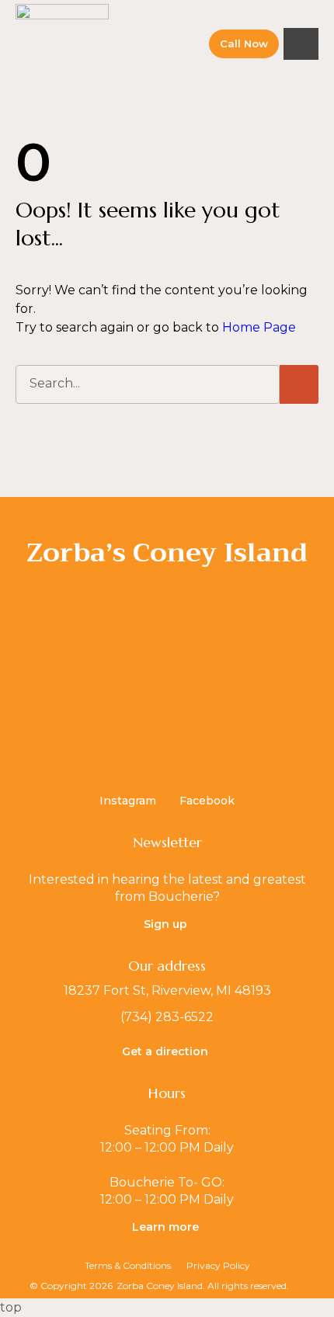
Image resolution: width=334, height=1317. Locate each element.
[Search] (299, 384)
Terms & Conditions (128, 1265)
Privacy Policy (218, 1265)
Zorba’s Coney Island (167, 552)
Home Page (259, 327)
